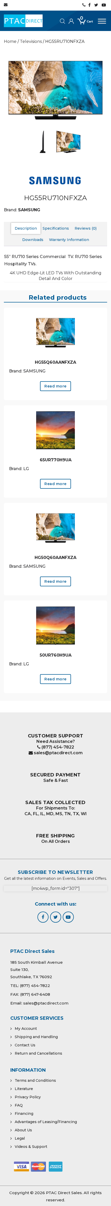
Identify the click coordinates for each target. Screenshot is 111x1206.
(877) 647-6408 (35, 994)
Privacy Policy (28, 1097)
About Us (23, 1130)
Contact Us (25, 1045)
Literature (24, 1088)
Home (10, 41)
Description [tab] (26, 228)
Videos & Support (31, 1146)
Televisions (31, 41)
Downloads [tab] (32, 239)
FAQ (19, 1105)
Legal (20, 1138)
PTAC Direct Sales (64, 1192)
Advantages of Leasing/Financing (46, 1121)
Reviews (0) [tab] (86, 228)
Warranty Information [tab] (69, 239)
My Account (26, 1028)
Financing (24, 1113)
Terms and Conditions (35, 1080)
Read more (55, 386)
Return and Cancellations (38, 1053)
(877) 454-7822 (57, 747)
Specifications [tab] (56, 228)
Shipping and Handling (36, 1036)
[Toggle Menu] (102, 21)
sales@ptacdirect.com (58, 752)
